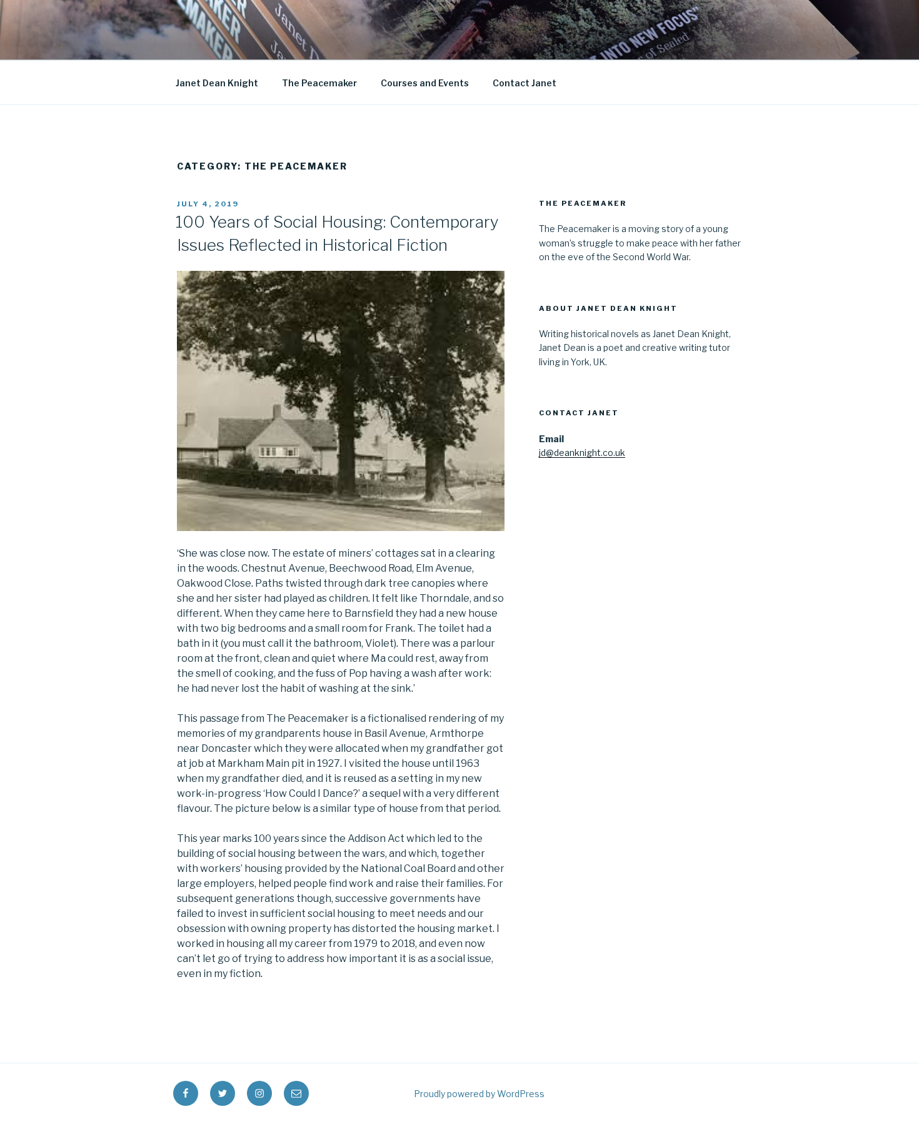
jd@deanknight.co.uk (582, 452)
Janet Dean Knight (217, 83)
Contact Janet (524, 83)
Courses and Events (425, 83)
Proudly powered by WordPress (479, 1093)
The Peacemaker (319, 83)
